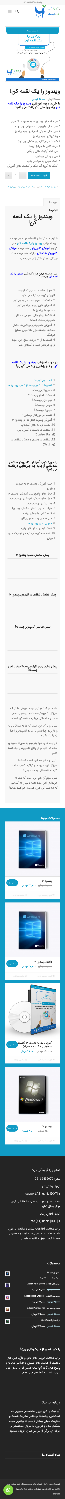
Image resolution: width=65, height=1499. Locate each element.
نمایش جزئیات (19, 895)
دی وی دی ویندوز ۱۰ (40, 523)
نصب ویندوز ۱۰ (43, 380)
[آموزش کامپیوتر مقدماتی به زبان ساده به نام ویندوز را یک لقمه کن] (32, 54)
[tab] (52, 202)
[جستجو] (16, 11)
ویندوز (18, 186)
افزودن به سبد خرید (39, 175)
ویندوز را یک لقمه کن (48, 186)
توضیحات (52, 202)
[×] (8, 1490)
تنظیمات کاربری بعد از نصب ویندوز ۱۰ (30, 385)
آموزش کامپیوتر (27, 186)
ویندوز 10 (11, 186)
